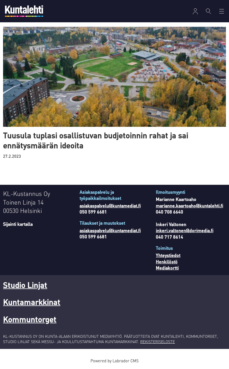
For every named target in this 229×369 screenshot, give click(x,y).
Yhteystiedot (168, 255)
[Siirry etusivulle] (24, 11)
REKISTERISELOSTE (157, 341)
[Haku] (208, 11)
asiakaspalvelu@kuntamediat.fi (110, 205)
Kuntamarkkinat (31, 302)
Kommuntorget (29, 319)
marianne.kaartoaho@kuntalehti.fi (189, 205)
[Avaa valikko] (195, 11)
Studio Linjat (25, 285)
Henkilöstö (167, 261)
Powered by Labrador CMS (114, 360)
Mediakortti (167, 268)
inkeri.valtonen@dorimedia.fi (184, 230)
